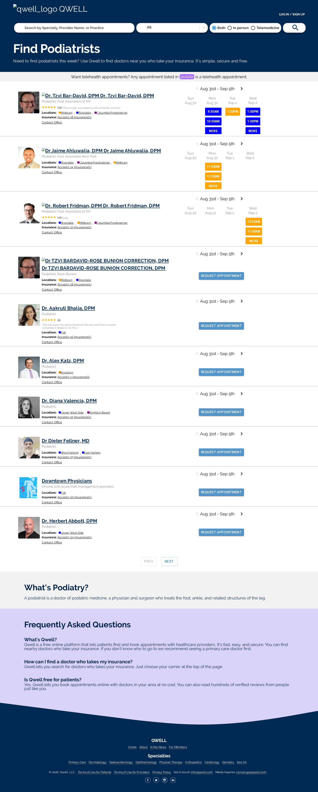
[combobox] (25, 28)
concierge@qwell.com (251, 772)
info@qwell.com (202, 772)
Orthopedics (193, 762)
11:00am (213, 166)
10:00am (213, 121)
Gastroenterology (121, 762)
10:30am (253, 221)
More (213, 131)
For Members (178, 747)
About (143, 747)
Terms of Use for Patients (94, 772)
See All (242, 762)
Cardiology (212, 762)
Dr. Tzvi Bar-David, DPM (127, 95)
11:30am (213, 176)
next (169, 561)
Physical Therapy (170, 762)
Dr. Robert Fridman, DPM (131, 205)
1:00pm (252, 111)
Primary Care (77, 762)
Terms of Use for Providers (131, 772)
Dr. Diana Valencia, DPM (69, 400)
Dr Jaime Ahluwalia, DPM (132, 150)
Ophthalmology (146, 762)
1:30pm (232, 111)
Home (132, 747)
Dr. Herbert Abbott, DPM (69, 521)
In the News (158, 747)
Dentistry (228, 762)
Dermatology (97, 762)
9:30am (213, 111)
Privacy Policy (162, 772)
